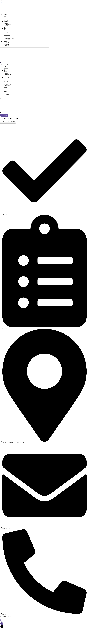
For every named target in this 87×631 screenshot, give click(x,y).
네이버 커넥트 (6, 27)
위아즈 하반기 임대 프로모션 (9, 38)
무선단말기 (6, 81)
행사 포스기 (6, 32)
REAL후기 (6, 41)
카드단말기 (6, 25)
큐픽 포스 (6, 21)
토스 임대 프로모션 (7, 39)
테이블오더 (6, 23)
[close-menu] (0, 62)
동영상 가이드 (6, 45)
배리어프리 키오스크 (7, 24)
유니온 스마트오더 (7, 35)
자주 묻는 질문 (6, 42)
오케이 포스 (6, 17)
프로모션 (5, 36)
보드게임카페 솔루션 (7, 33)
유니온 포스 (6, 20)
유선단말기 (6, 29)
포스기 (5, 16)
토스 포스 (6, 69)
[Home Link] (24, 61)
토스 (5, 28)
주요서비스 (6, 14)
